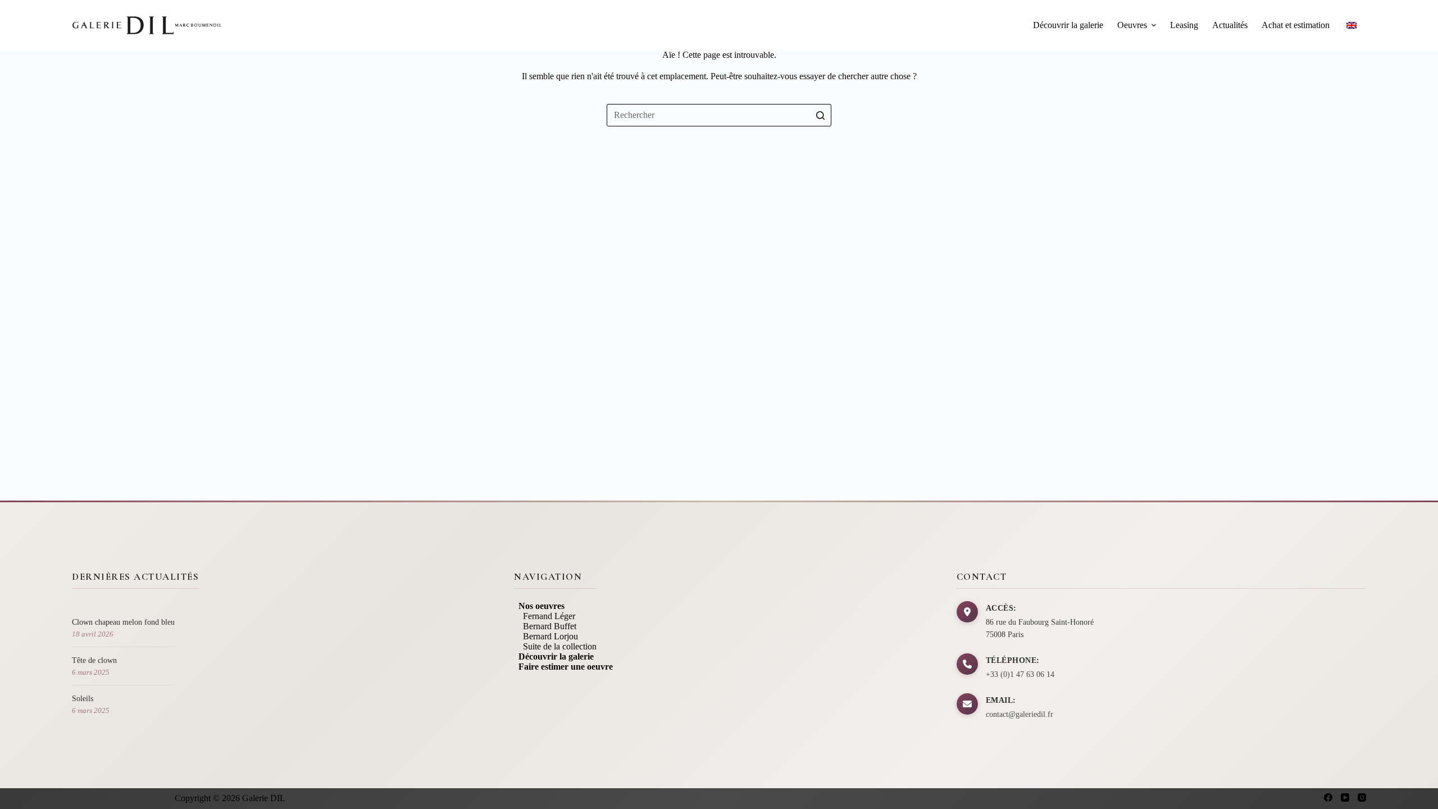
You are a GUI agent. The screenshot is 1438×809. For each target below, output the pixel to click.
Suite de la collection (555, 646)
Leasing (1184, 25)
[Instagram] (1362, 797)
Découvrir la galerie (1068, 25)
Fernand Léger (544, 616)
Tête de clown (94, 660)
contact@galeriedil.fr (1019, 714)
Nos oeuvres (539, 606)
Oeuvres (1132, 25)
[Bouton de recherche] (820, 115)
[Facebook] (1328, 797)
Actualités (1230, 25)
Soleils (82, 698)
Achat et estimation (1296, 25)
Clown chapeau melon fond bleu (123, 622)
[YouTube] (1345, 797)
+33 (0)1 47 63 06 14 (1020, 674)
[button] (1154, 25)
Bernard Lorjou (546, 636)
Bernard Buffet (545, 626)
